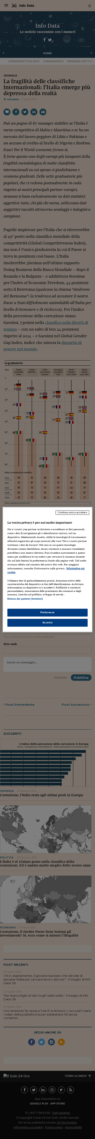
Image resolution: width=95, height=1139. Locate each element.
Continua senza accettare (72, 512)
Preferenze (47, 612)
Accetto (47, 622)
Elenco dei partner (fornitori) (25, 599)
